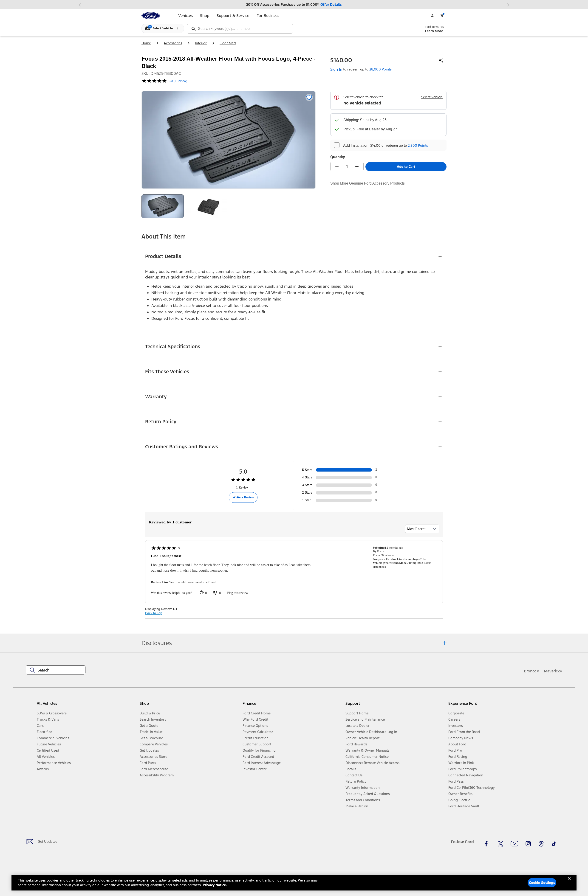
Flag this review (237, 593)
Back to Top (153, 613)
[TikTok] (554, 843)
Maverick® (553, 671)
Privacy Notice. (215, 885)
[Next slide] (508, 4)
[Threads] (541, 843)
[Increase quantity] (357, 166)
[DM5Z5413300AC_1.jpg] (207, 206)
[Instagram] (528, 843)
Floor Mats (228, 43)
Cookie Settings (542, 882)
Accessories (173, 43)
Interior (201, 43)
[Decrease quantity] (337, 166)
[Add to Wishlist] (309, 97)
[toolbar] (294, 4)
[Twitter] (500, 843)
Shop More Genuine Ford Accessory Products (367, 183)
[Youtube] (514, 843)
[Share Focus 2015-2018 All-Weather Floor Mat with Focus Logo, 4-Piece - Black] (441, 60)
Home (146, 43)
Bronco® (531, 671)
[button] (189, 705)
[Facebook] (487, 843)
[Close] (569, 882)
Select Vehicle (432, 97)
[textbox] (56, 670)
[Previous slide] (80, 4)
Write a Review (243, 497)
